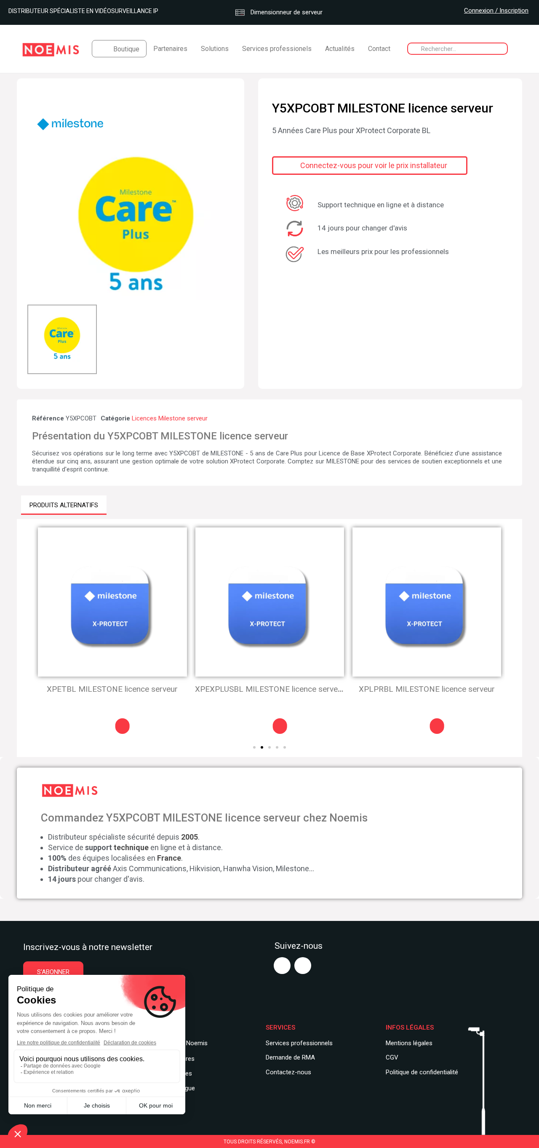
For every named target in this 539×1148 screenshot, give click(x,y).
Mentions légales (409, 1043)
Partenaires (170, 49)
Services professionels (277, 49)
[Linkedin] (302, 965)
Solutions (215, 49)
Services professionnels (299, 1043)
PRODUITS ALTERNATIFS (63, 505)
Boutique (126, 49)
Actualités (340, 49)
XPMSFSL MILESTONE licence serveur (426, 689)
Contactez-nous (288, 1072)
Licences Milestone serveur (170, 418)
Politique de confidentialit (420, 1072)
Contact (379, 49)
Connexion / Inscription (496, 10)
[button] (35, 227)
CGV (392, 1057)
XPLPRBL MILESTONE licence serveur (269, 689)
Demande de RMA (290, 1057)
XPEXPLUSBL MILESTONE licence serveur (113, 689)
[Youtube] (282, 965)
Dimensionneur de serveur (286, 12)
